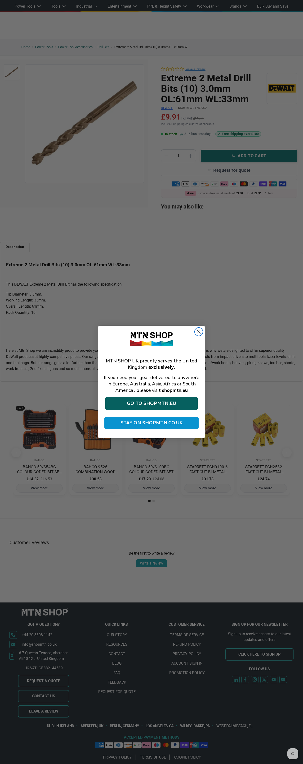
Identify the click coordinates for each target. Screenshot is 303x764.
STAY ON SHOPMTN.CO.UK (151, 423)
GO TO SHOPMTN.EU (151, 403)
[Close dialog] (199, 332)
